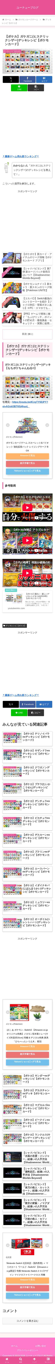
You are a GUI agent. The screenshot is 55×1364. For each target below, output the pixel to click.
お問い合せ (40, 1346)
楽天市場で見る (27, 463)
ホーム (14, 1346)
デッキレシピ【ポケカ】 (16, 626)
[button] (36, 87)
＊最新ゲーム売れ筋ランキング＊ (20, 156)
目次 (24, 334)
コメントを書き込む (27, 1321)
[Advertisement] (27, 123)
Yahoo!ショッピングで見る (27, 470)
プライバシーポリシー (27, 1350)
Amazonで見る (27, 455)
